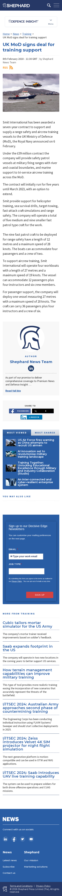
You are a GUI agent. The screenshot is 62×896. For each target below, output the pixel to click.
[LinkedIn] (5, 839)
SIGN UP (40, 595)
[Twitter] (22, 839)
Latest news (10, 860)
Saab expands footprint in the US (28, 648)
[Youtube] (31, 839)
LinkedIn (31, 368)
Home (6, 34)
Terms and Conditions (21, 886)
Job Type (15, 564)
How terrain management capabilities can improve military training (27, 673)
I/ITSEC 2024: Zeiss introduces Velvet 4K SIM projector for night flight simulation (26, 743)
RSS (5, 67)
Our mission (31, 860)
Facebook (23, 411)
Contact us (9, 872)
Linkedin (34, 417)
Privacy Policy (17, 581)
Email (13, 549)
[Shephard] (16, 5)
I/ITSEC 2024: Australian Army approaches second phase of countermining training (31, 708)
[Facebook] (14, 839)
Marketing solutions (36, 866)
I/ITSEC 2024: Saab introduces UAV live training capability (31, 774)
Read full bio (13, 390)
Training (26, 34)
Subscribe (9, 866)
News (16, 34)
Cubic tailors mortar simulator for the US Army (27, 625)
